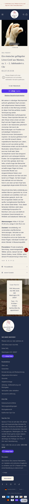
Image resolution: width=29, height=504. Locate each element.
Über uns (5, 365)
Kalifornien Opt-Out (8, 413)
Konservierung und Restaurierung (13, 372)
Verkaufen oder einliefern (10, 390)
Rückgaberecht (7, 409)
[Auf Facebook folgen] (2, 484)
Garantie (4, 378)
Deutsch (20, 489)
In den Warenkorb (14, 86)
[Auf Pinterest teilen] (11, 260)
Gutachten (5, 369)
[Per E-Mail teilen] (13, 260)
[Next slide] (25, 32)
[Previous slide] (3, 32)
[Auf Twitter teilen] (8, 260)
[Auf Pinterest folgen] (15, 484)
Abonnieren (7, 478)
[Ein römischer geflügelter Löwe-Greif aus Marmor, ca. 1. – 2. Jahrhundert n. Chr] (11, 47)
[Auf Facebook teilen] (6, 260)
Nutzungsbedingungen (9, 406)
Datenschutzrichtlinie (9, 403)
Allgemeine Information (9, 375)
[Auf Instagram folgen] (11, 484)
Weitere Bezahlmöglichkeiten (14, 95)
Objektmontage (7, 382)
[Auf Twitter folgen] (6, 484)
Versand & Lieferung (8, 394)
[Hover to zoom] (14, 33)
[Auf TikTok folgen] (19, 484)
